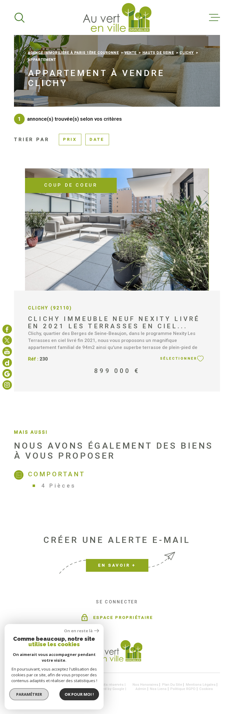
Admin (141, 689)
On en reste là (78, 631)
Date (97, 139)
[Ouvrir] (19, 17)
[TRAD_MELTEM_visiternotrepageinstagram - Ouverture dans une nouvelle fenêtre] (7, 351)
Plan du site (172, 684)
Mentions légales (201, 684)
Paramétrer (29, 694)
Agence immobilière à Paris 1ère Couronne (73, 52)
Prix (70, 139)
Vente (131, 52)
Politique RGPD (183, 689)
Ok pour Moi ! (79, 694)
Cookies (206, 689)
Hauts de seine (158, 52)
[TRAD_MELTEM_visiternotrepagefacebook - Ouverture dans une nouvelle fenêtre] (7, 329)
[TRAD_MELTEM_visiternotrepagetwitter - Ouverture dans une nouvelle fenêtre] (7, 340)
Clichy (187, 52)
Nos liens (158, 689)
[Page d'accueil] (117, 17)
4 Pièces (58, 485)
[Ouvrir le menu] (214, 17)
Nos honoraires (145, 684)
